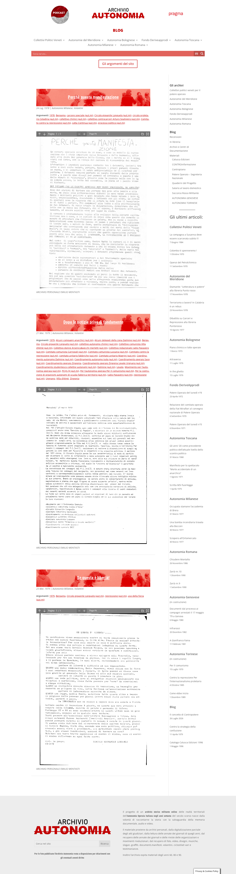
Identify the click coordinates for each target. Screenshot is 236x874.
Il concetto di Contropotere (184, 714)
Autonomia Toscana (187, 40)
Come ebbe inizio (179, 693)
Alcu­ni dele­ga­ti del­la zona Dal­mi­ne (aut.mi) (118, 340)
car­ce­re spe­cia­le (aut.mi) (80, 115)
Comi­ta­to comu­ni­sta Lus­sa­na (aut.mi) (108, 351)
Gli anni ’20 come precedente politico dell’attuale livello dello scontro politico (186, 449)
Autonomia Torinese (184, 654)
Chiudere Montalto (180, 559)
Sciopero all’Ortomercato (183, 538)
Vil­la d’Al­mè (62, 378)
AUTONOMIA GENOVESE (185, 198)
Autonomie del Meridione (85, 40)
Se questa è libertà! (93, 577)
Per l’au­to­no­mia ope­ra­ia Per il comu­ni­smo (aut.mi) (107, 370)
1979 (52, 340)
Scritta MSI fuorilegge (181, 485)
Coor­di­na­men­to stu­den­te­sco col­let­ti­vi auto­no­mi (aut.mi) (66, 367)
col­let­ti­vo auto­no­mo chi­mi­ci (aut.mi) (98, 344)
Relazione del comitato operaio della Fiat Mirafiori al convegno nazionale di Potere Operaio (186, 408)
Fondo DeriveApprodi (184, 385)
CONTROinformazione (184, 164)
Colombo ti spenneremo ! (183, 250)
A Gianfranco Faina (180, 640)
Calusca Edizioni (181, 159)
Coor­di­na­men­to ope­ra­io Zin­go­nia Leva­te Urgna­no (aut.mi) (113, 363)
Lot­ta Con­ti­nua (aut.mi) (84, 122)
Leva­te (120, 367)
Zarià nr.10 (175, 571)
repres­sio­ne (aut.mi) (116, 595)
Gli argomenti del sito (118, 63)
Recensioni (175, 136)
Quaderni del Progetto (184, 183)
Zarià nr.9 (175, 583)
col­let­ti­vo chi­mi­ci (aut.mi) (72, 119)
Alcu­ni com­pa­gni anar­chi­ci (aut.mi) (74, 340)
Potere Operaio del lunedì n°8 (186, 392)
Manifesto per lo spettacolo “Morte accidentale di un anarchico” (184, 469)
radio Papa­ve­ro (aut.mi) (119, 374)
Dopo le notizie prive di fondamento (93, 322)
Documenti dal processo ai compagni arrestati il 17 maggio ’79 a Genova (187, 612)
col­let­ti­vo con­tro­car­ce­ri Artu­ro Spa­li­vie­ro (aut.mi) (113, 119)
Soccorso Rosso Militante (185, 193)
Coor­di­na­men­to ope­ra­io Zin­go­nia (63, 363)
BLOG (118, 30)
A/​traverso (175, 359)
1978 (52, 115)
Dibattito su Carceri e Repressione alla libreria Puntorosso (183, 322)
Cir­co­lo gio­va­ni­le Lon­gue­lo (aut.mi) (112, 115)
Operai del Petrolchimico (183, 262)
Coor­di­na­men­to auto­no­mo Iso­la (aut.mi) (95, 359)
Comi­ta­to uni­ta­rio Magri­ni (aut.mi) (117, 355)
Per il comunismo (179, 665)
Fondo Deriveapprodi (155, 40)
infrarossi (175, 628)
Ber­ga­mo (61, 115)
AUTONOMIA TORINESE (184, 202)
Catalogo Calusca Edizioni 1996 (186, 742)
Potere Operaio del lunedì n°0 (186, 424)
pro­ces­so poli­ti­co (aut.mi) (111, 122)
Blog (173, 707)
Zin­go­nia (74, 378)
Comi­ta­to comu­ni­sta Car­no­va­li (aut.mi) (66, 351)
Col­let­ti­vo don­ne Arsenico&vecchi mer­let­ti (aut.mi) (80, 347)
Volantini (78, 108)
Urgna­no (50, 378)
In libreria (175, 141)
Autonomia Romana (132, 45)
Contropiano (178, 169)
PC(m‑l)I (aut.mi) (70, 370)
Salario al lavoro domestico (186, 188)
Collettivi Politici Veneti (48, 40)
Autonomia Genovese (184, 597)
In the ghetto (177, 371)
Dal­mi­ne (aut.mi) (106, 367)
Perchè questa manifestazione (93, 97)
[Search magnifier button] (202, 53)
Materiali (174, 155)
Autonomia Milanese (101, 45)
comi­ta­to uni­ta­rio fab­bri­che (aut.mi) (78, 355)
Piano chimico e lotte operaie (185, 347)
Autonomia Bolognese (121, 40)
